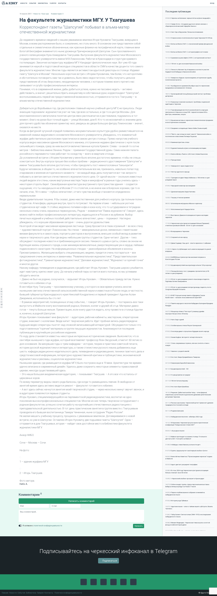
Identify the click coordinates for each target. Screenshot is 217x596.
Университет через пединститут (182, 166)
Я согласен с (42, 526)
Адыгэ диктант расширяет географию (184, 464)
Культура (45, 14)
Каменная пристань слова (180, 142)
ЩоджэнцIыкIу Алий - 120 (179, 369)
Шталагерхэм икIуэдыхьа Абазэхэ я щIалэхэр (186, 203)
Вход (212, 3)
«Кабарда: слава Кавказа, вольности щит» (186, 445)
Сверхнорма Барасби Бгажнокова (183, 363)
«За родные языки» (178, 431)
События (21, 593)
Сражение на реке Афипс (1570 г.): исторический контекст (191, 58)
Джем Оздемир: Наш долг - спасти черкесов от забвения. (191, 243)
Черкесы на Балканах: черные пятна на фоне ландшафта (190, 18)
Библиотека (31, 593)
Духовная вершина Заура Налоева (183, 192)
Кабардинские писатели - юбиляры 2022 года (186, 417)
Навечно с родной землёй (180, 351)
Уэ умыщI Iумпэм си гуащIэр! (180, 375)
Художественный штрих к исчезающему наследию (188, 148)
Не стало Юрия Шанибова (180, 386)
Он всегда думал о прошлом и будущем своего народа (190, 331)
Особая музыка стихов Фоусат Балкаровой (186, 325)
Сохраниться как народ (179, 237)
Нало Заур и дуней (177, 319)
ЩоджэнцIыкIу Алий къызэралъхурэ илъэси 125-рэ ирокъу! (191, 265)
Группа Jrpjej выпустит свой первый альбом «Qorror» (189, 450)
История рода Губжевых (179, 500)
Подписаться (109, 560)
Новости (36, 14)
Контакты (48, 593)
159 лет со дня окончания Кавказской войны (186, 64)
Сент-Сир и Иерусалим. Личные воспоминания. (187, 32)
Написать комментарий (81, 501)
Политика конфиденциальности (68, 593)
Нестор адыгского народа (180, 172)
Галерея (40, 593)
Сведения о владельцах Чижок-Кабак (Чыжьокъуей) (189, 128)
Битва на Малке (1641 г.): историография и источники (189, 52)
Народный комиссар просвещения (183, 186)
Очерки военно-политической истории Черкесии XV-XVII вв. (192, 38)
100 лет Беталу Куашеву (179, 381)
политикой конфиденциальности (48, 526)
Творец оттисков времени (180, 197)
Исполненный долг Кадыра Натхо (183, 209)
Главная (5, 593)
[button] (68, 3)
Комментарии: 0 (57, 14)
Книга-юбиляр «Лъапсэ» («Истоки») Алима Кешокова (189, 154)
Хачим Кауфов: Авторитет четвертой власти (186, 337)
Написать (138, 526)
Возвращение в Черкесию (180, 231)
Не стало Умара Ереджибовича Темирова (185, 357)
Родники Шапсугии (177, 411)
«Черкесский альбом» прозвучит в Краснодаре (187, 478)
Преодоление (176, 160)
